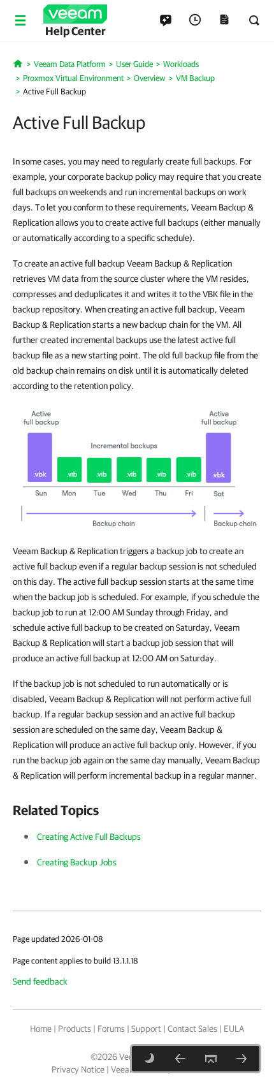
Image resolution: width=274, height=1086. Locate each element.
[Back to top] (211, 1058)
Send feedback (40, 981)
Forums (111, 1029)
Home (41, 1029)
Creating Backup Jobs (77, 862)
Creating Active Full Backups (89, 837)
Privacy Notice (78, 1069)
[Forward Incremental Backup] (180, 1058)
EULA (234, 1029)
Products (74, 1029)
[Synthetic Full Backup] (241, 1058)
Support (146, 1029)
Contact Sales (192, 1029)
